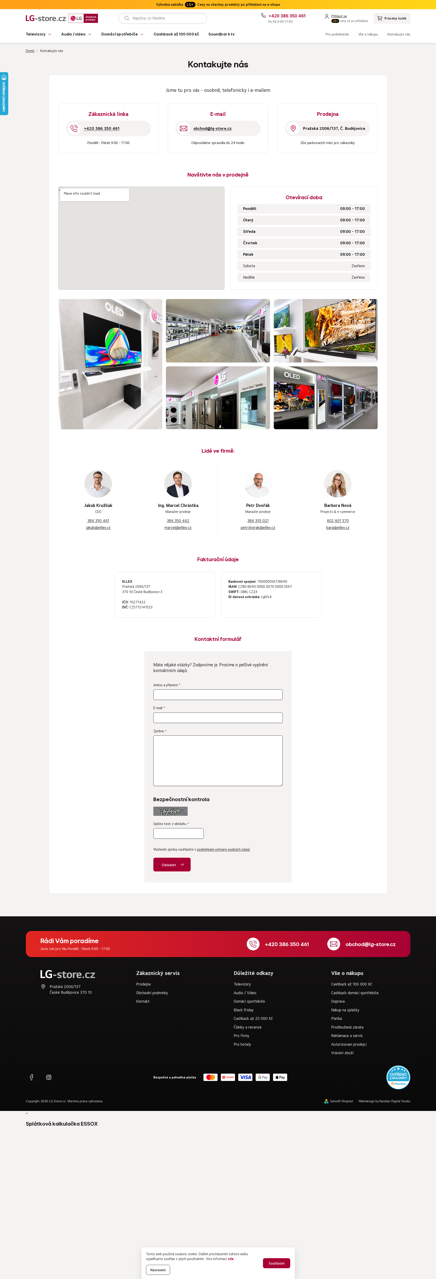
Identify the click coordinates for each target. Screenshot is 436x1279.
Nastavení (158, 1270)
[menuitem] (39, 35)
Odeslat (169, 865)
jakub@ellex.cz (98, 527)
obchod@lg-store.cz (371, 944)
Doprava (338, 1001)
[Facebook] (31, 1077)
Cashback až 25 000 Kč (253, 1018)
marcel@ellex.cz (178, 527)
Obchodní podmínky (152, 993)
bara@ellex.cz (337, 527)
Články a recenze (248, 1027)
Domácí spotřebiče (249, 1001)
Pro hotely (242, 1044)
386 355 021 (258, 520)
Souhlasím (276, 1263)
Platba (336, 1018)
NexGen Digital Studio (394, 1101)
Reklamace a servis (347, 1035)
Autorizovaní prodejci (349, 1044)
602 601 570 (338, 520)
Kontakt (143, 1001)
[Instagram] (48, 1077)
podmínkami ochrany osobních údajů (223, 849)
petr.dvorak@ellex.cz (258, 527)
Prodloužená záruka (347, 1027)
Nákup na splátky (345, 1010)
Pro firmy (241, 1035)
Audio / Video (245, 993)
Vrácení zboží (342, 1052)
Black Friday (244, 1010)
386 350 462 (178, 520)
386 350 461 (98, 520)
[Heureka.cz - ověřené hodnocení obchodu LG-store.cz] (398, 1077)
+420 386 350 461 (287, 944)
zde (231, 1259)
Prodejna (143, 984)
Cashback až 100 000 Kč (351, 984)
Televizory (242, 984)
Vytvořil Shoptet (341, 1101)
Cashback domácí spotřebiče (355, 993)
